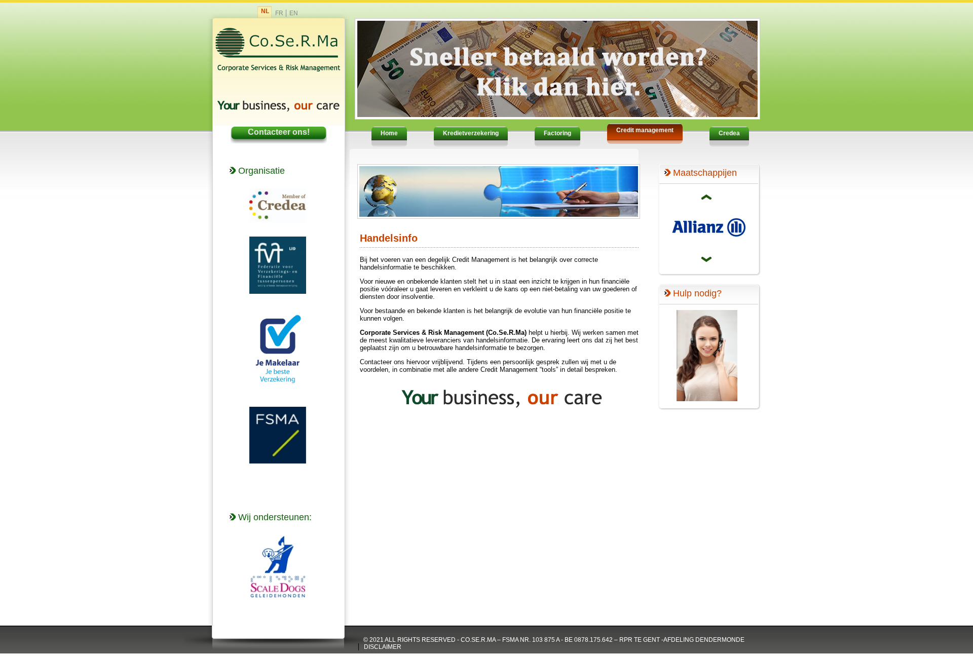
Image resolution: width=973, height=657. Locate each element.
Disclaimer (382, 646)
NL (265, 11)
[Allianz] (708, 248)
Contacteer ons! (279, 132)
